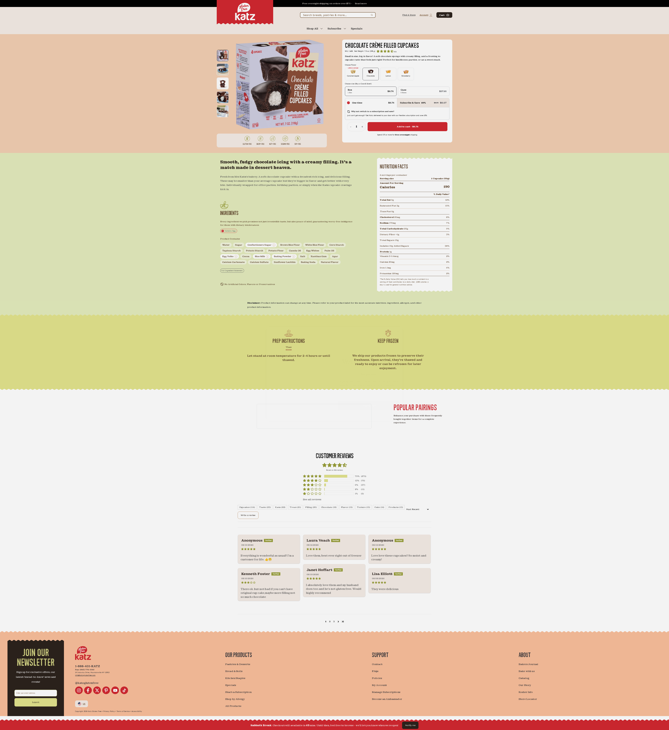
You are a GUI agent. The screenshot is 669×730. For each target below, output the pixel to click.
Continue (368, 396)
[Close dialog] (398, 322)
